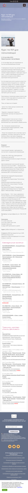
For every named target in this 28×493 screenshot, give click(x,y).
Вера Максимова (6, 298)
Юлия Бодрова (16, 287)
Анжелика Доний (15, 375)
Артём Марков (6, 356)
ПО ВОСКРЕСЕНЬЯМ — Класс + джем (12, 315)
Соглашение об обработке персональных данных (14, 463)
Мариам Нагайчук (16, 277)
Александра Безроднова (9, 268)
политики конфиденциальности (7, 434)
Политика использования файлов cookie (14, 457)
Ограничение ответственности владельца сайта (14, 468)
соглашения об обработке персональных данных (11, 436)
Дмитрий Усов (6, 258)
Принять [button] (4, 489)
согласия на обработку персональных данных (10, 435)
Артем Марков (16, 59)
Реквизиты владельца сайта (14, 477)
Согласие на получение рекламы (14, 471)
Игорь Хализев (20, 354)
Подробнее (19, 487)
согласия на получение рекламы (7, 440)
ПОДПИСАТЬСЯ (14, 431)
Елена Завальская (7, 309)
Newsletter (14, 479)
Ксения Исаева (6, 277)
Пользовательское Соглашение (14, 460)
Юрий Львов (5, 249)
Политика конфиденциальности (14, 455)
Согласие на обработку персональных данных (14, 466)
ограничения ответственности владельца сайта (11, 437)
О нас (11, 1)
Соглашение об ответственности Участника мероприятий (14, 474)
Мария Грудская (5, 59)
